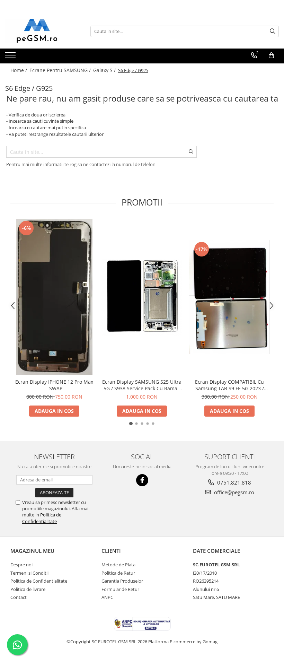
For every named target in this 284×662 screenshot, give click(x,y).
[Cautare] (272, 31)
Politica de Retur (118, 573)
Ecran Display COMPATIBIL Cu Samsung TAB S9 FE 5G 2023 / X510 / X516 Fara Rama (229, 385)
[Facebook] (142, 480)
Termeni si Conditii (29, 573)
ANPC (107, 597)
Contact (18, 597)
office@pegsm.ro (233, 492)
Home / (19, 70)
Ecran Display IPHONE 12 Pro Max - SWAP (54, 385)
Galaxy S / (105, 70)
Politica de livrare (27, 589)
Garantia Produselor (122, 581)
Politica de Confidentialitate (41, 518)
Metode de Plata (118, 564)
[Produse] (11, 57)
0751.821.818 (233, 482)
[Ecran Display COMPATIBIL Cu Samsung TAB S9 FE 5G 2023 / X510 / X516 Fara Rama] (229, 297)
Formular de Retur (120, 589)
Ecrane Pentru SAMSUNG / (60, 70)
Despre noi (21, 564)
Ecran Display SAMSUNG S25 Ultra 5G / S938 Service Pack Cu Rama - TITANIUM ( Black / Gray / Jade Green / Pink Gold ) (141, 385)
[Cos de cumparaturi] (271, 55)
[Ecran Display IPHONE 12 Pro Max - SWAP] (54, 297)
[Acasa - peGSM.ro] (39, 31)
